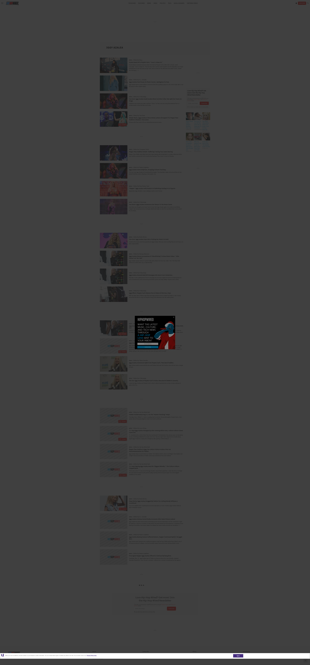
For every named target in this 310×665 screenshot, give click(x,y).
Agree (238, 656)
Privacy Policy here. (92, 655)
